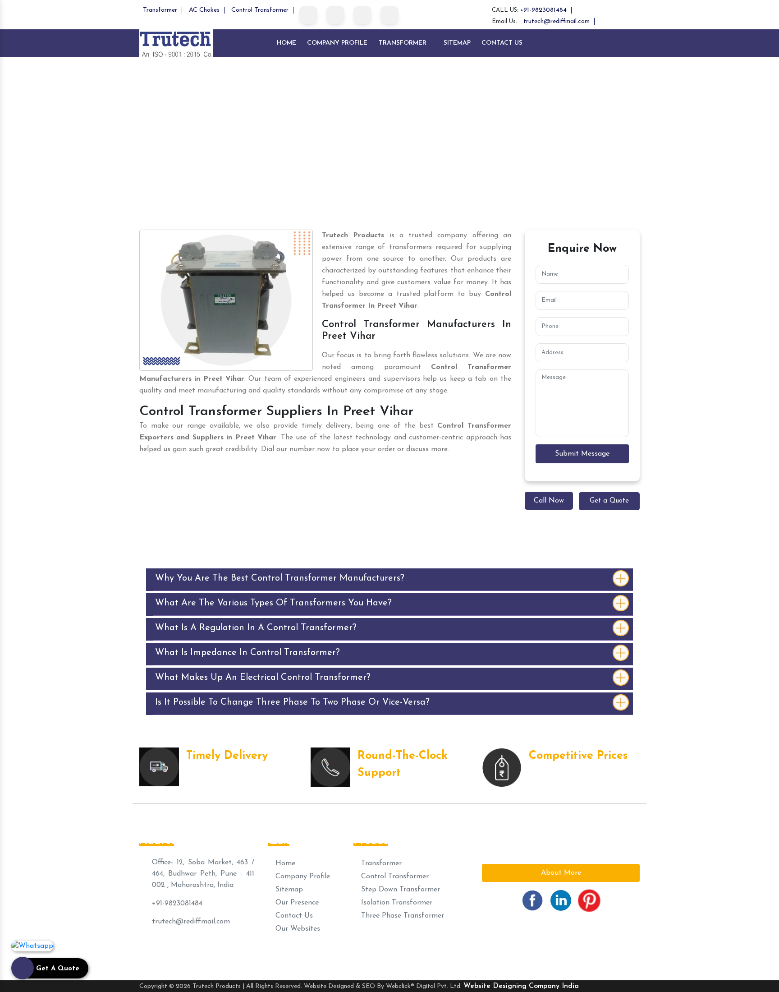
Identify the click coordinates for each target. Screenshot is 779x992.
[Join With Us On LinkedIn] (561, 900)
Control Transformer (260, 10)
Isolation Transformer (395, 902)
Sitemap (457, 43)
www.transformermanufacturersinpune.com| (217, 953)
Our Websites (296, 928)
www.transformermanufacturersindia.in (570, 953)
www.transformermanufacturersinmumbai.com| (368, 953)
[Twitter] (335, 15)
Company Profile (337, 43)
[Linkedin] (362, 15)
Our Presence (296, 902)
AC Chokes (204, 10)
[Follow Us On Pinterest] (589, 900)
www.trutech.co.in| (476, 953)
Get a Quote (609, 501)
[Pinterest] (389, 15)
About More (561, 873)
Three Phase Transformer (401, 915)
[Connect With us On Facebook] (532, 900)
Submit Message (582, 453)
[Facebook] (308, 15)
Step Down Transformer (399, 889)
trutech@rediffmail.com (556, 21)
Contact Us (501, 43)
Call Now (549, 500)
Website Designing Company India (521, 986)
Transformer (160, 10)
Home (286, 43)
